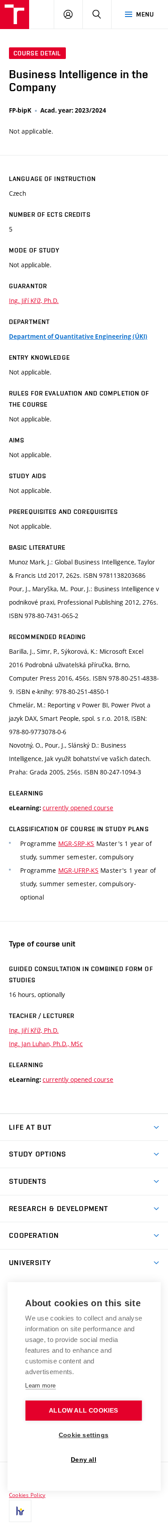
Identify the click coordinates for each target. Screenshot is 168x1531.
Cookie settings (83, 1435)
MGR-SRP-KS (76, 843)
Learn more (40, 1385)
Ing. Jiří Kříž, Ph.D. (34, 300)
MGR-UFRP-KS (78, 870)
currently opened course (78, 807)
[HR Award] (20, 1511)
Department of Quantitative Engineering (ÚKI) (78, 336)
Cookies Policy (27, 1494)
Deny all (83, 1459)
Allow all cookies (83, 1410)
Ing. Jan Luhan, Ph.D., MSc (46, 1043)
